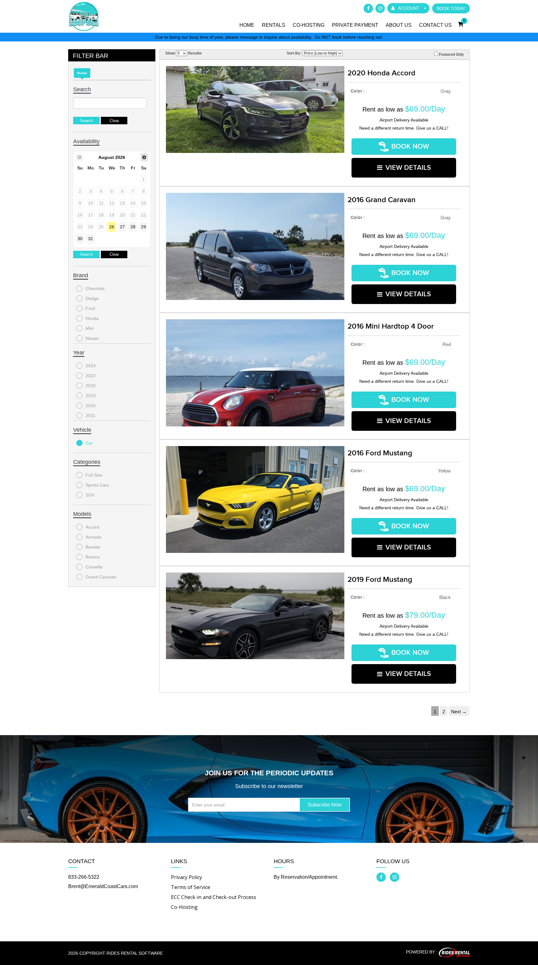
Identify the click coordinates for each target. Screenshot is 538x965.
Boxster (93, 546)
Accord (92, 527)
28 (132, 226)
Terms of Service (190, 887)
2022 (91, 375)
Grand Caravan (101, 576)
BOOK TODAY (451, 8)
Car (89, 442)
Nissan (92, 338)
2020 (91, 385)
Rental (82, 73)
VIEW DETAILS (408, 168)
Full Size (94, 475)
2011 (90, 415)
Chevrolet (95, 288)
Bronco (93, 556)
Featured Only (451, 54)
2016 (91, 405)
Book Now (410, 146)
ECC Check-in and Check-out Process (213, 897)
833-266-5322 (83, 877)
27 (122, 226)
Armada (93, 537)
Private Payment (355, 25)
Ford (90, 308)
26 (111, 226)
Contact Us (435, 25)
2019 (91, 395)
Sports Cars (97, 484)
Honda (92, 318)
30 (80, 238)
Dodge (92, 298)
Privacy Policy (186, 877)
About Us (399, 25)
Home (246, 25)
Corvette (94, 566)
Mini (90, 328)
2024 (91, 365)
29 (143, 226)
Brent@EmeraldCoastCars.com (103, 886)
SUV (90, 494)
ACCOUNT (408, 8)
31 (90, 238)
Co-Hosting (308, 25)
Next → (459, 711)
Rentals (273, 25)
